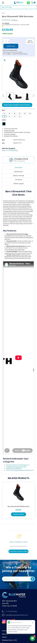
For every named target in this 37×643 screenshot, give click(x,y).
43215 (9, 54)
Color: (4, 120)
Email (4, 150)
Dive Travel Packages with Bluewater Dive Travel (19, 470)
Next (33, 95)
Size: (4, 110)
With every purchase (19, 161)
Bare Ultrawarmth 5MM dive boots (18, 506)
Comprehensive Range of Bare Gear (16, 467)
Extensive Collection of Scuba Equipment (17, 465)
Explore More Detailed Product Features (17, 105)
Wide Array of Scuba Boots (13, 468)
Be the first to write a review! (18, 551)
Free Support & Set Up (21, 159)
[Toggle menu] (5, 2)
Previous (3, 95)
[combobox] (18, 7)
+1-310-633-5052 (12, 150)
